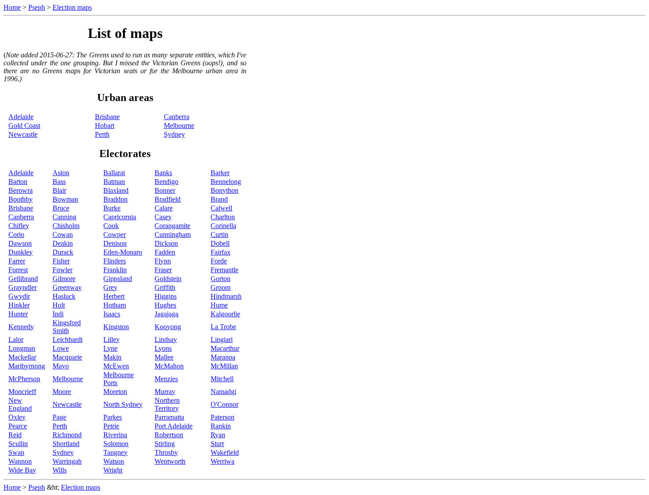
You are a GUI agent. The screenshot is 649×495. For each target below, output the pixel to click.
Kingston (116, 326)
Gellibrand (23, 278)
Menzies (166, 378)
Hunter (18, 314)
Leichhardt (68, 339)
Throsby (166, 452)
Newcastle (23, 134)
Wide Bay (22, 470)
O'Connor (224, 404)
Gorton (220, 278)
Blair (59, 190)
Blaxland (115, 190)
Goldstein (168, 278)
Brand (219, 199)
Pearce (17, 426)
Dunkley (20, 252)
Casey (163, 217)
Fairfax (220, 252)
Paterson (222, 417)
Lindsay (166, 339)
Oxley (17, 417)
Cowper (114, 234)
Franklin (115, 270)
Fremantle (224, 270)
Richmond (67, 435)
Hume (219, 305)
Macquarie (67, 357)
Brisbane (107, 116)
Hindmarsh (226, 296)
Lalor (15, 339)
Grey (110, 287)
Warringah (67, 461)
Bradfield (168, 199)
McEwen (116, 366)
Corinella (223, 225)
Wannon (20, 461)
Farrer (16, 261)
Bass (59, 181)
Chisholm (66, 225)
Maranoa (223, 357)
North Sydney (123, 404)
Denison (115, 243)
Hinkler (19, 305)
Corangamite (172, 225)
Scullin (18, 443)
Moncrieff (22, 391)
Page (59, 417)
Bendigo (166, 181)
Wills (60, 470)
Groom (220, 287)
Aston (61, 172)
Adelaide (21, 116)
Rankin (221, 426)
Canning (64, 217)
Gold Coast (24, 125)
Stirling (165, 443)
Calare (164, 208)
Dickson (166, 243)
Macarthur (225, 348)
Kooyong (168, 326)
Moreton (115, 391)
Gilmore (64, 278)
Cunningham (173, 234)
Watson (113, 461)
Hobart (104, 125)
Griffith (165, 287)
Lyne (110, 348)
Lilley (111, 339)
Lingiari (222, 339)
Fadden (165, 252)
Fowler (62, 270)
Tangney (115, 452)
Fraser (163, 270)
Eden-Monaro (122, 252)
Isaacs (111, 314)
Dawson (20, 243)
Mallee (164, 357)
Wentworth (170, 461)
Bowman (65, 199)
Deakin (63, 243)
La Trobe (223, 326)
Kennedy (21, 326)
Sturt (217, 443)
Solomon (115, 443)
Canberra (176, 116)
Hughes (165, 305)
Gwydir (19, 296)
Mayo (61, 366)
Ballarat (114, 172)
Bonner (165, 190)
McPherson (24, 378)
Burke (112, 208)
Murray (165, 391)
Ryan (218, 435)
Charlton (223, 217)
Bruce (61, 208)
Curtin (219, 234)
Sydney (174, 134)
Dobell (220, 243)
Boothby (20, 199)
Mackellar (22, 357)
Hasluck (64, 296)
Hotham (114, 305)
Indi (58, 314)
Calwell (221, 208)
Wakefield (225, 452)
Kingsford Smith (67, 326)
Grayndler (22, 287)
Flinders (114, 261)
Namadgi (223, 391)
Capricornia (119, 217)
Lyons (163, 348)
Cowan (63, 234)
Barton (17, 181)
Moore (62, 391)
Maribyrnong (26, 366)
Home (12, 7)
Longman (21, 348)
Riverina (115, 435)
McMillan (224, 366)
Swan (16, 452)
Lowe (61, 348)
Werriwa (222, 461)
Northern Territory (167, 404)
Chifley (18, 225)
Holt (59, 305)
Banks (163, 172)
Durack (63, 252)
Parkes (112, 417)
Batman (114, 181)
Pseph (36, 7)
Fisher (61, 261)
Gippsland (117, 278)
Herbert (114, 296)
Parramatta (169, 417)
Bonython (224, 190)
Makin (112, 357)
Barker (220, 172)
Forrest (18, 270)
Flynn (163, 261)
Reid (15, 435)
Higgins (166, 296)
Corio (16, 234)
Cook (111, 225)
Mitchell (222, 378)
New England (20, 404)
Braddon (115, 199)
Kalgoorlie (225, 314)
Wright (112, 470)
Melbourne (179, 125)
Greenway (67, 287)
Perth (102, 134)
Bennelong (226, 181)
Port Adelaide (173, 426)
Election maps (72, 7)
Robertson (169, 435)
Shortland (66, 443)
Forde (219, 261)
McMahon (169, 366)
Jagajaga (166, 314)
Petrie (111, 426)
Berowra (20, 190)
